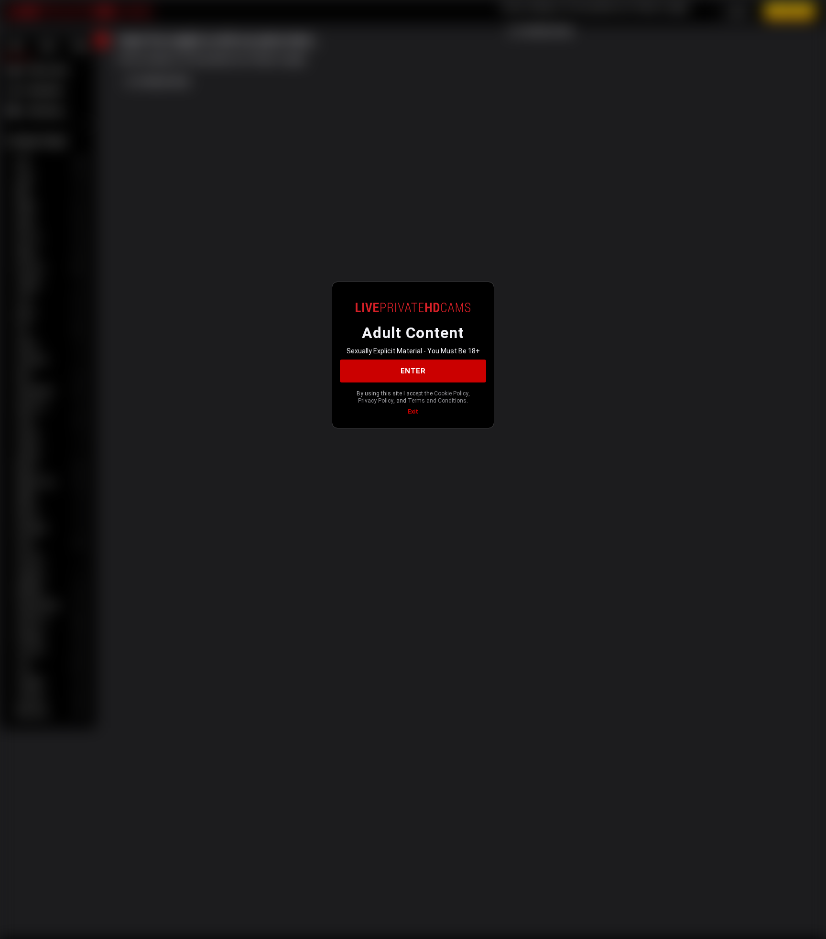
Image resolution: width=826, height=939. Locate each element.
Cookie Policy (451, 393)
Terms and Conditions (437, 400)
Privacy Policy (375, 400)
